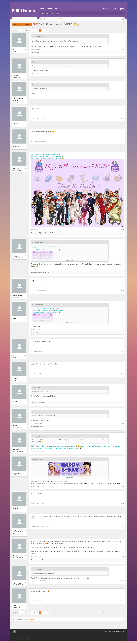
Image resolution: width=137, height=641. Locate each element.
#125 (122, 141)
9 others (52, 233)
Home (42, 9)
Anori (14, 50)
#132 (122, 399)
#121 (122, 49)
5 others (49, 560)
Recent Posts (55, 13)
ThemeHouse (27, 638)
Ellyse (43, 560)
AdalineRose (17, 169)
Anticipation (34, 233)
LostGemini (17, 473)
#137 (122, 526)
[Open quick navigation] (123, 19)
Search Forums (45, 13)
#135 (122, 486)
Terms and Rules (116, 631)
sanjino (40, 560)
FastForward (17, 295)
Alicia (14, 318)
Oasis (32, 52)
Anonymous (17, 556)
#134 (122, 451)
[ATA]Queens (33, 27)
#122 (122, 73)
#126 (122, 229)
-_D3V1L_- (16, 123)
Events (21, 27)
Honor (15, 401)
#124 (122, 118)
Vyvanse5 (16, 508)
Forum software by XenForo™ (27, 637)
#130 (122, 351)
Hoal (14, 606)
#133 (122, 423)
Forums (49, 9)
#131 (122, 374)
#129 (122, 329)
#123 (122, 96)
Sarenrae (42, 272)
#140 (122, 601)
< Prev (20, 30)
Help (110, 631)
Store (56, 9)
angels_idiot (17, 146)
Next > (46, 30)
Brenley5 (33, 332)
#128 (122, 290)
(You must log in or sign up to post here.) (114, 613)
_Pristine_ (16, 256)
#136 (122, 503)
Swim (46, 233)
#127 (122, 269)
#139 (122, 581)
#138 (122, 556)
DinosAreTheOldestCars (18, 99)
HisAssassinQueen (18, 532)
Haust (15, 379)
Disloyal (15, 76)
